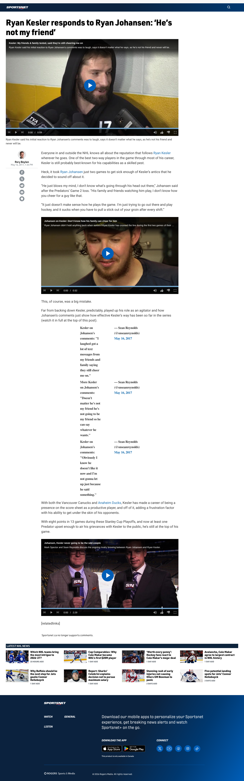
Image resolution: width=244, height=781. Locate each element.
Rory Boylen (22, 162)
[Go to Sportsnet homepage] (17, 7)
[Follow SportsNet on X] (160, 748)
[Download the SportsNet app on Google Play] (134, 748)
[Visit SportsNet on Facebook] (178, 748)
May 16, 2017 (123, 338)
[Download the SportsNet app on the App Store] (112, 748)
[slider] (92, 128)
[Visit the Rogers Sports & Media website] (59, 773)
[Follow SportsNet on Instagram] (187, 748)
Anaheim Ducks (109, 503)
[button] (228, 7)
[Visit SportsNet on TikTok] (197, 748)
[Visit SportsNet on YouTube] (169, 748)
